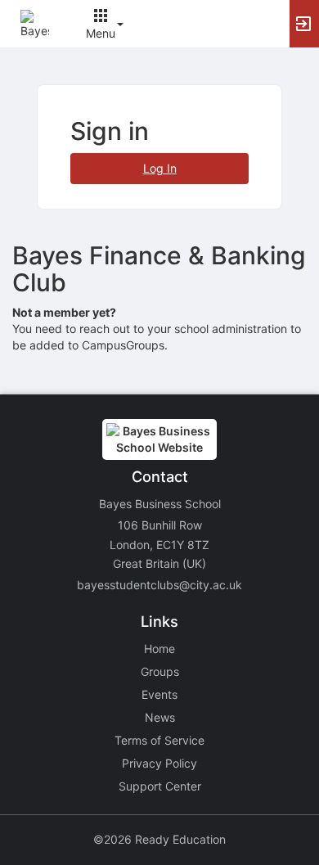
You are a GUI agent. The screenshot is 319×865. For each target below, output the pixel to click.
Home (159, 649)
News (160, 717)
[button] (34, 22)
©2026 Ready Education (159, 839)
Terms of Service (159, 740)
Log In (160, 168)
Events (159, 694)
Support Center (160, 786)
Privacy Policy (159, 763)
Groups (160, 671)
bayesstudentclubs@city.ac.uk (159, 585)
